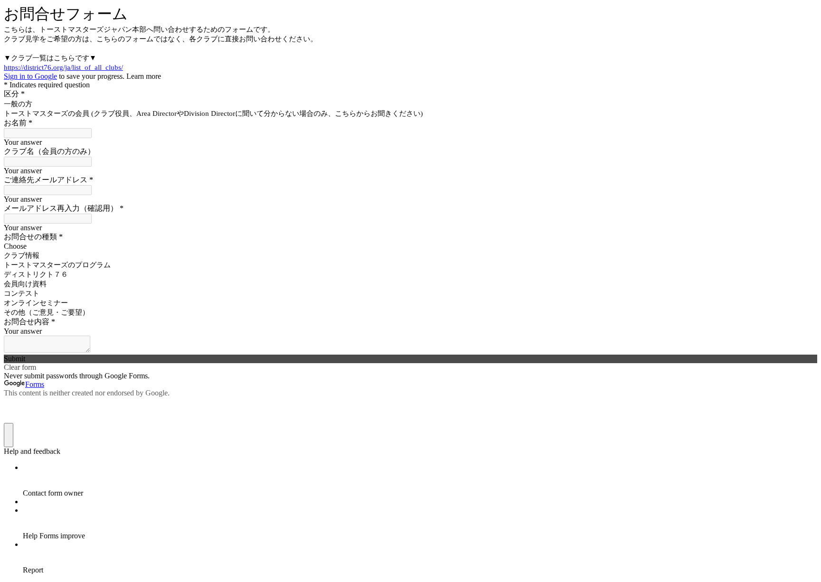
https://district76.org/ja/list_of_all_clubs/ (63, 67)
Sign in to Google (30, 76)
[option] (410, 246)
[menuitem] (420, 480)
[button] (410, 359)
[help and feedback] (8, 435)
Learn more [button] (143, 76)
